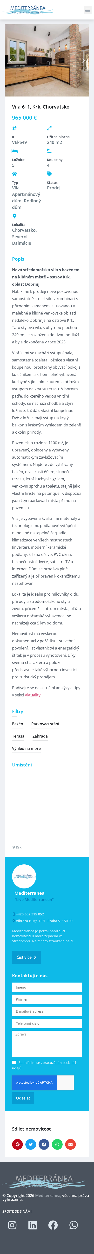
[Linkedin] (32, 1225)
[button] (88, 10)
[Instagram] (12, 1225)
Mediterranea (47, 1195)
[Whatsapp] (73, 1225)
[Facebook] (53, 1225)
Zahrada (40, 736)
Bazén (17, 724)
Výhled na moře (26, 748)
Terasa (18, 736)
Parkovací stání (45, 724)
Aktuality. (33, 695)
